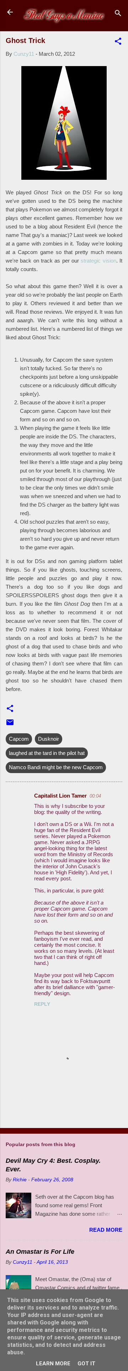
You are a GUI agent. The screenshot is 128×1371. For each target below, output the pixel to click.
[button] (118, 42)
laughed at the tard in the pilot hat (47, 753)
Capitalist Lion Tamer (60, 796)
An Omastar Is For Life (40, 1251)
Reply (42, 1004)
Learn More (53, 1363)
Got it (86, 1363)
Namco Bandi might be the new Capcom (56, 767)
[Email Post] (10, 725)
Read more (105, 1230)
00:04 (95, 796)
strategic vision (98, 261)
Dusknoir (48, 739)
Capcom (19, 739)
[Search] (118, 14)
